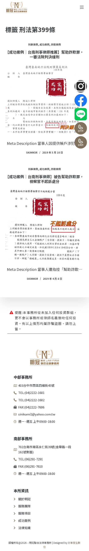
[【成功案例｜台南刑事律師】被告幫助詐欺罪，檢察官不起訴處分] (44, 224)
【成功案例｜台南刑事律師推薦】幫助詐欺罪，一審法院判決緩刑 (44, 54)
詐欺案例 (56, 44)
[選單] (82, 7)
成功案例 (44, 44)
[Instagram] (81, 86)
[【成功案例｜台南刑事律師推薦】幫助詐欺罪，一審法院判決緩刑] (44, 99)
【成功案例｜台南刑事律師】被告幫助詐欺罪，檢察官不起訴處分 (44, 179)
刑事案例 (33, 44)
